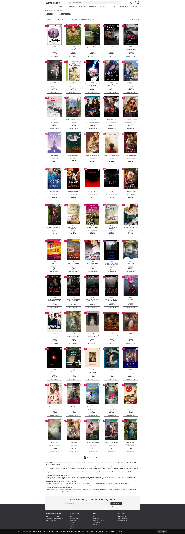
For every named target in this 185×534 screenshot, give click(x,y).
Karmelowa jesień (54, 407)
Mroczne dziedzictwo (92, 263)
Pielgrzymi (54, 120)
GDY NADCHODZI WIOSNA (73, 120)
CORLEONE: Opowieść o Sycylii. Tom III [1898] (111, 299)
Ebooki (51, 6)
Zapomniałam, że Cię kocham (73, 48)
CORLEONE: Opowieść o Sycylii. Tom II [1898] (92, 299)
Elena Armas (54, 491)
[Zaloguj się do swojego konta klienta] (131, 3)
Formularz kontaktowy (52, 520)
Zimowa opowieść (131, 191)
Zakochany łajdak (131, 156)
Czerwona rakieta (92, 227)
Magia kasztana (54, 48)
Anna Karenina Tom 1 (131, 335)
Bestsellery (82, 6)
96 (96, 457)
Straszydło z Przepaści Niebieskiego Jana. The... (111, 263)
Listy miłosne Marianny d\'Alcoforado (92, 335)
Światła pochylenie (92, 48)
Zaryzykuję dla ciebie (73, 407)
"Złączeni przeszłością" (74, 489)
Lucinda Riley (125, 471)
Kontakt (134, 6)
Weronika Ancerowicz (104, 483)
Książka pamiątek (54, 371)
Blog (113, 6)
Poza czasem (54, 156)
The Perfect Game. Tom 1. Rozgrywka (92, 84)
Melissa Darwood (125, 483)
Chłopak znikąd (111, 120)
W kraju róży (130, 407)
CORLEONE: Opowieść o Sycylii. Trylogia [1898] (54, 299)
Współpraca (124, 6)
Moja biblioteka (121, 516)
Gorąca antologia (73, 156)
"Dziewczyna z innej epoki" (64, 491)
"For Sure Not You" (88, 483)
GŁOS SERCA (130, 84)
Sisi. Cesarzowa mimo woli (130, 227)
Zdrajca (54, 263)
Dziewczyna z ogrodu (131, 120)
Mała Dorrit (73, 84)
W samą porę (54, 443)
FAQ (94, 516)
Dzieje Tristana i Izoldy (111, 335)
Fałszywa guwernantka (73, 191)
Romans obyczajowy (51, 477)
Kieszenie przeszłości (112, 48)
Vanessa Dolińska (64, 489)
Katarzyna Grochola (79, 483)
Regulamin (96, 518)
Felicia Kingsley (80, 491)
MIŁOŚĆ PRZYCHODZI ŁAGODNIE (73, 228)
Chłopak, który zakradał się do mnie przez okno (130, 48)
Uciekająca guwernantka (54, 227)
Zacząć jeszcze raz (92, 407)
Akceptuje (162, 531)
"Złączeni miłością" (96, 489)
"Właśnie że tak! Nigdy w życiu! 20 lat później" (57, 483)
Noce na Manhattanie (111, 443)
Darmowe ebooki (74, 518)
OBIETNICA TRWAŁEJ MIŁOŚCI (111, 228)
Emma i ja (130, 299)
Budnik (111, 191)
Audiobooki (61, 6)
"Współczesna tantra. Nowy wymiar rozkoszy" (57, 485)
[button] (138, 3)
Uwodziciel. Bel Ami (54, 335)
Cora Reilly (88, 489)
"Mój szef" (112, 483)
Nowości (72, 6)
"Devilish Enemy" (50, 489)
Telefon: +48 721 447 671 (52, 516)
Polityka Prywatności (99, 520)
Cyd (131, 371)
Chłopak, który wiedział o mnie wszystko (112, 84)
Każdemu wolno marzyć (92, 443)
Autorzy (103, 6)
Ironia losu (111, 407)
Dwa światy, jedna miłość (92, 156)
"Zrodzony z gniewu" (88, 485)
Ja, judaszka (73, 371)
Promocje (92, 6)
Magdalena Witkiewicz (93, 471)
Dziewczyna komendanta (111, 156)
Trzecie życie (130, 263)
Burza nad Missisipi (73, 263)
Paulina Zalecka (103, 485)
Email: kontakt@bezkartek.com (54, 518)
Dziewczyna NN (54, 84)
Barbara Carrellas (78, 485)
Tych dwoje (92, 120)
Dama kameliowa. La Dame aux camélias (92, 371)
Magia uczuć (73, 443)
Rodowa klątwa (54, 191)
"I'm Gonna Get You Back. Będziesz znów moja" (124, 489)
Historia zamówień (122, 518)
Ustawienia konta (122, 520)
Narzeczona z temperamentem (131, 443)
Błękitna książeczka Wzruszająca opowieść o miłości (73, 336)
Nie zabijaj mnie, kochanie (111, 371)
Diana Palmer (134, 471)
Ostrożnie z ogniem (92, 191)
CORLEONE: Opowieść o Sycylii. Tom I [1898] (73, 299)
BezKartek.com (49, 10)
